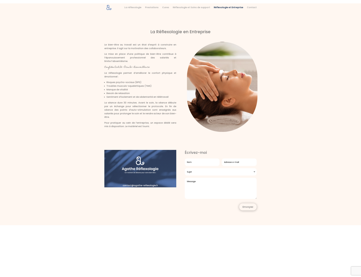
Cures (165, 7)
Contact (252, 7)
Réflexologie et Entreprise (228, 7)
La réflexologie (132, 7)
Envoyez (248, 207)
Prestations (152, 7)
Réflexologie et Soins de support (191, 7)
